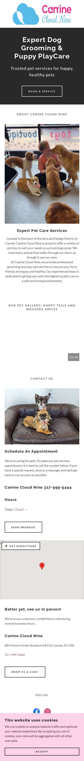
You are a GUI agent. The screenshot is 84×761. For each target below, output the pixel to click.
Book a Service (42, 91)
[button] (25, 509)
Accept (42, 751)
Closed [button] (18, 509)
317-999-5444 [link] (15, 655)
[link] (42, 14)
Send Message (23, 527)
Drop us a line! (25, 671)
